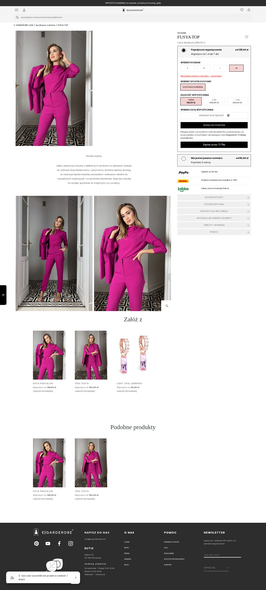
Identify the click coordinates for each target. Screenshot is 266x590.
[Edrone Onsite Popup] (133, 295)
